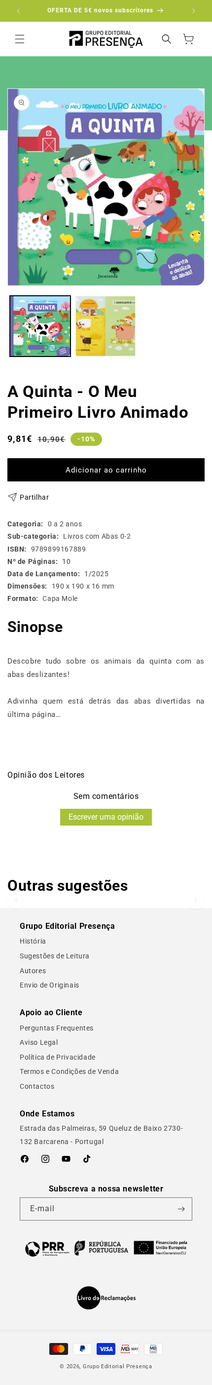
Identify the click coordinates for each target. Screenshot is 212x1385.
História (33, 941)
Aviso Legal (39, 1042)
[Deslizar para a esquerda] (16, 900)
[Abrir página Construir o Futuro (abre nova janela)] (106, 1247)
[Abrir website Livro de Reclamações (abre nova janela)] (106, 1298)
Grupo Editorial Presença (117, 1366)
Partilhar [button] (34, 497)
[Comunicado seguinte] (194, 11)
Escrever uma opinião (106, 817)
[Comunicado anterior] (18, 11)
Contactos (37, 1086)
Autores (33, 971)
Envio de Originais (49, 985)
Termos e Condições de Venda (69, 1071)
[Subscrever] (181, 1209)
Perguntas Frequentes (57, 1028)
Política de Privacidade (58, 1057)
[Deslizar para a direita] (196, 900)
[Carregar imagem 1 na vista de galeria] (40, 326)
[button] (20, 39)
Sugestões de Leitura (55, 956)
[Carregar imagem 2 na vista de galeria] (105, 326)
